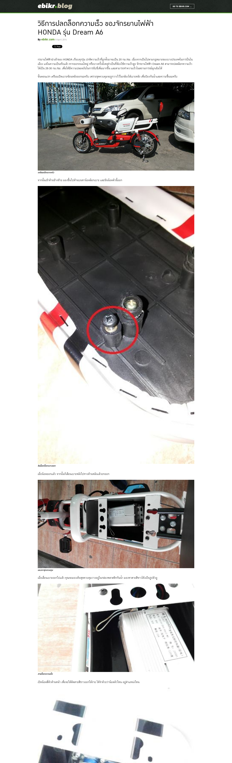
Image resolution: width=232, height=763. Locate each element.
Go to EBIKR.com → (182, 6)
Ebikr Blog (55, 6)
